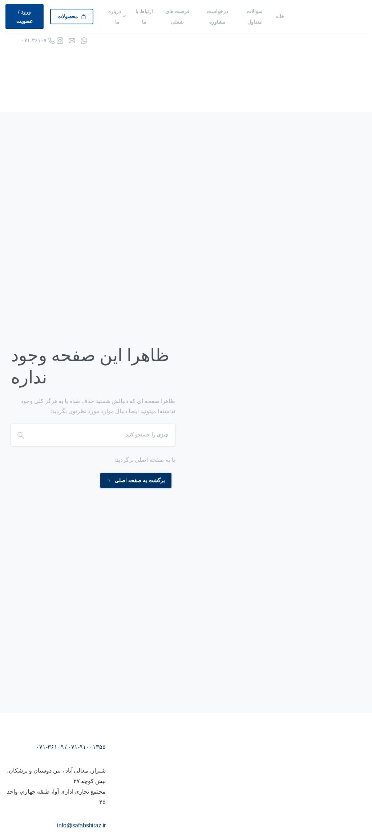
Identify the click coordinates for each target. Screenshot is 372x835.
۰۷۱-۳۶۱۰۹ (33, 40)
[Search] (21, 435)
